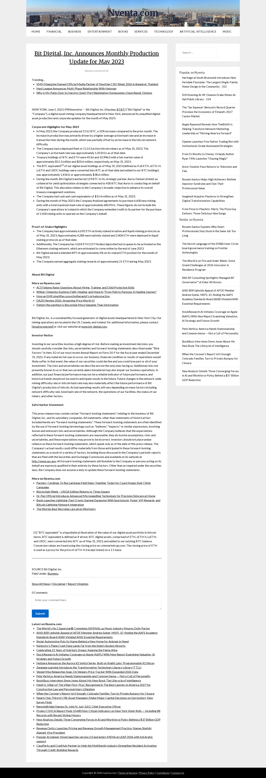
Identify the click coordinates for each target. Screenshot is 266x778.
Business (74, 31)
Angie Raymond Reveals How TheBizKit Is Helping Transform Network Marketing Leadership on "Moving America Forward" (207, 129)
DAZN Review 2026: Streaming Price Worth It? (65, 300)
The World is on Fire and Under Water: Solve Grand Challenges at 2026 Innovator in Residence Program (208, 265)
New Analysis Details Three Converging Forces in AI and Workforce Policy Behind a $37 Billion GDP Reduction (210, 375)
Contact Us (177, 772)
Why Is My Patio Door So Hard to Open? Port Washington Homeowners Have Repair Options (94, 92)
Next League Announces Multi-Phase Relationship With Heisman (76, 88)
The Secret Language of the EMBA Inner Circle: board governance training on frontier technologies (210, 248)
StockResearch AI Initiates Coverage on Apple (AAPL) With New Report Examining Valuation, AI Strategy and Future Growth (210, 316)
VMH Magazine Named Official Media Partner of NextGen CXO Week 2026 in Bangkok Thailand (97, 84)
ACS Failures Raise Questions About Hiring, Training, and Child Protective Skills (85, 287)
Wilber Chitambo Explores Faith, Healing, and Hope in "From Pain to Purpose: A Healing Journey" (96, 291)
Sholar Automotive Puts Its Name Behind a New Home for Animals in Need (82, 641)
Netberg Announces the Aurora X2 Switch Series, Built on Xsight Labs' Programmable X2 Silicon (95, 663)
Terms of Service (127, 772)
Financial (54, 31)
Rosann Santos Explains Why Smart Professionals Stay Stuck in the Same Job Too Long (209, 231)
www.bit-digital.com (94, 326)
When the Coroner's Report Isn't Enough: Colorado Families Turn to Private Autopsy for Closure (95, 693)
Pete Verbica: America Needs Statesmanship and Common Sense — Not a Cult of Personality (93, 676)
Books (123, 31)
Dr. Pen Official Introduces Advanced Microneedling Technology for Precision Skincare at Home (95, 496)
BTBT (120, 109)
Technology (163, 31)
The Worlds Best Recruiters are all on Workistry (66, 509)
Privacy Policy (147, 772)
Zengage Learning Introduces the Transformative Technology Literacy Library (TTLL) (88, 667)
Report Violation (78, 583)
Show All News (41, 583)
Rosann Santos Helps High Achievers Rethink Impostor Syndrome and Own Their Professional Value (209, 184)
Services (141, 31)
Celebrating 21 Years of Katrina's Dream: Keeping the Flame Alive (76, 650)
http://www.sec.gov (44, 461)
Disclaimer (59, 583)
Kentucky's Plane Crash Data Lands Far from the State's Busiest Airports (81, 645)
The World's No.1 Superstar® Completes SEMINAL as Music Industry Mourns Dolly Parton (93, 628)
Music (227, 31)
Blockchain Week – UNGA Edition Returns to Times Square (73, 491)
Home (35, 31)
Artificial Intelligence (198, 31)
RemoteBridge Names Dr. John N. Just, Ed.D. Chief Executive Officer (78, 706)
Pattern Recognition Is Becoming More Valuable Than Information (77, 304)
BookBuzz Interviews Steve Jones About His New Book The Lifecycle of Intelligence (88, 680)
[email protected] (42, 326)
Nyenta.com (133, 12)
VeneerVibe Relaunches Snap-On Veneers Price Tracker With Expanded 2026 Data (87, 671)
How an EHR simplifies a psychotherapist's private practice (73, 296)
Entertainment (100, 31)
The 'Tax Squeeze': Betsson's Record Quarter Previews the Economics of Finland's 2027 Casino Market (208, 112)
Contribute (163, 772)
